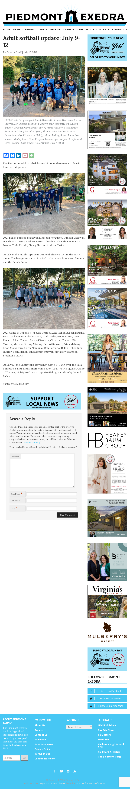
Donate (104, 29)
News (17, 29)
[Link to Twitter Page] (62, 769)
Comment (15, 456)
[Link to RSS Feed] (75, 769)
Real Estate (87, 29)
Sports (70, 29)
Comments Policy (31, 442)
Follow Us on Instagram (110, 705)
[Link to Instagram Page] (69, 769)
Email (14, 507)
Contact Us (41, 734)
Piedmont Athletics (109, 751)
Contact (118, 29)
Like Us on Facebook (110, 691)
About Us (40, 725)
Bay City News (106, 729)
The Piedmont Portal (110, 756)
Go (24, 757)
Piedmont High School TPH (111, 746)
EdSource (103, 739)
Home (6, 29)
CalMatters (104, 734)
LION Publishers (107, 725)
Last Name (16, 500)
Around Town (34, 29)
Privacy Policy (42, 749)
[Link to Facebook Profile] (56, 769)
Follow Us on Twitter (110, 698)
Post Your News (44, 744)
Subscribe (40, 739)
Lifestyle (55, 29)
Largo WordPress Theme (52, 783)
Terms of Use (42, 753)
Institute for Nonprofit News (90, 783)
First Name (16, 493)
